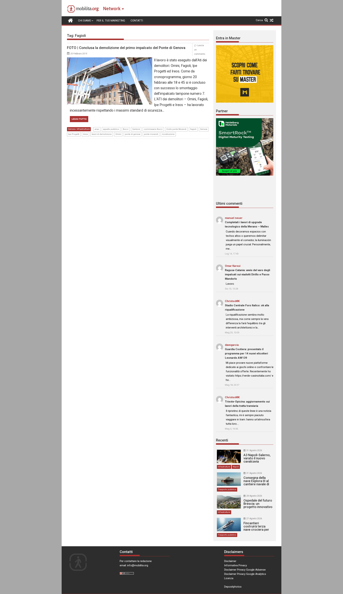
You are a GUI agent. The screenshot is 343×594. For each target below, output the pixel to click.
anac (97, 129)
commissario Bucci (153, 129)
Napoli (236, 467)
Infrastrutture (83, 129)
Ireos (85, 134)
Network (111, 8)
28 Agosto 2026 (254, 496)
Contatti (137, 20)
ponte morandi (151, 134)
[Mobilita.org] (70, 20)
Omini (118, 134)
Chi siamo (84, 20)
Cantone (136, 129)
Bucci (125, 129)
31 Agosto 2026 (254, 450)
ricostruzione (168, 134)
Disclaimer (230, 561)
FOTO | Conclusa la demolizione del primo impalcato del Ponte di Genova (126, 48)
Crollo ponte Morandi (176, 129)
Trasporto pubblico (227, 489)
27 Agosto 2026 (254, 518)
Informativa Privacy (235, 565)
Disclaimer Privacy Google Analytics (245, 574)
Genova (72, 129)
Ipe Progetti (73, 134)
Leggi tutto (79, 119)
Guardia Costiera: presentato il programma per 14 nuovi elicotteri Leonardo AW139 (246, 353)
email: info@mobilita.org (134, 565)
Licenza (228, 578)
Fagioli (193, 129)
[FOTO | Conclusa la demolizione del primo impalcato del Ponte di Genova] (109, 59)
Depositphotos (233, 586)
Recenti (222, 440)
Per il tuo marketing (111, 20)
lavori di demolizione (102, 134)
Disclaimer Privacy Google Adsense (245, 569)
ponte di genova (132, 134)
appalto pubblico (111, 129)
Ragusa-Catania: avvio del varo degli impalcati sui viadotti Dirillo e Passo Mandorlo (247, 274)
